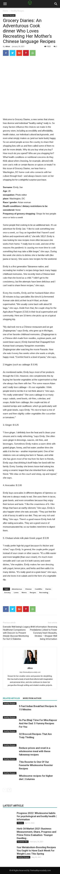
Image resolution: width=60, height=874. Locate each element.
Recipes (33, 592)
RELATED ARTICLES (11, 698)
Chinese (28, 589)
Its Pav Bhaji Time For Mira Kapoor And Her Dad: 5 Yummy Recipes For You (38, 723)
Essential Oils (23, 842)
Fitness (20, 823)
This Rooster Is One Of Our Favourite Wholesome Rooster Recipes (36, 765)
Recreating (43, 592)
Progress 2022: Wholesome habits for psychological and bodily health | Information (37, 816)
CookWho (38, 589)
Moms (24, 592)
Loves (16, 592)
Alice (8, 46)
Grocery (7, 592)
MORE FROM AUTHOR (32, 698)
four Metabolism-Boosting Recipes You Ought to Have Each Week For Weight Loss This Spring (36, 850)
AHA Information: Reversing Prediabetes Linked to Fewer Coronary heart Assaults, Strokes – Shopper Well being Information (43, 632)
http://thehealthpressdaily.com (30, 672)
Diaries (48, 589)
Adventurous (17, 589)
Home (5, 11)
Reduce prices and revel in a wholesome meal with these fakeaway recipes (34, 751)
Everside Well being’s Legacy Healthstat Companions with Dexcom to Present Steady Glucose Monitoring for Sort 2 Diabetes (16, 632)
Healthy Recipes (17, 11)
